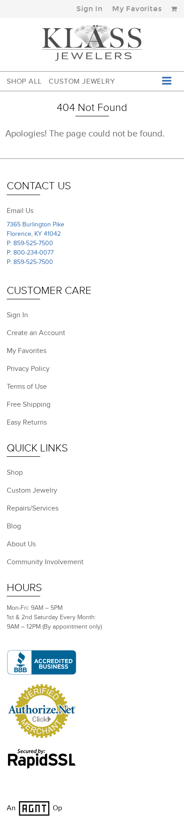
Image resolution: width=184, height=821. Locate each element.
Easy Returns (27, 422)
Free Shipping (28, 404)
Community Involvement (45, 562)
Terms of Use (27, 387)
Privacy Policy (28, 369)
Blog (14, 526)
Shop (15, 472)
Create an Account (36, 333)
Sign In (89, 8)
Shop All (24, 81)
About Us (21, 544)
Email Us (20, 211)
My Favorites (137, 8)
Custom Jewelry (82, 81)
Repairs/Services (33, 508)
